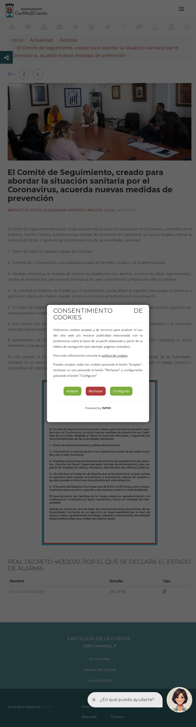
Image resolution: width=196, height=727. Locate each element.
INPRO (106, 408)
